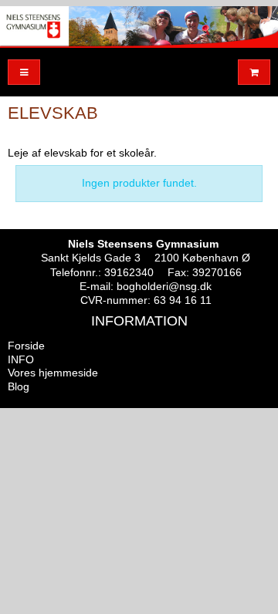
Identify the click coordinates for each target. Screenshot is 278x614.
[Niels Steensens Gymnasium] (139, 27)
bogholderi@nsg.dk (164, 286)
